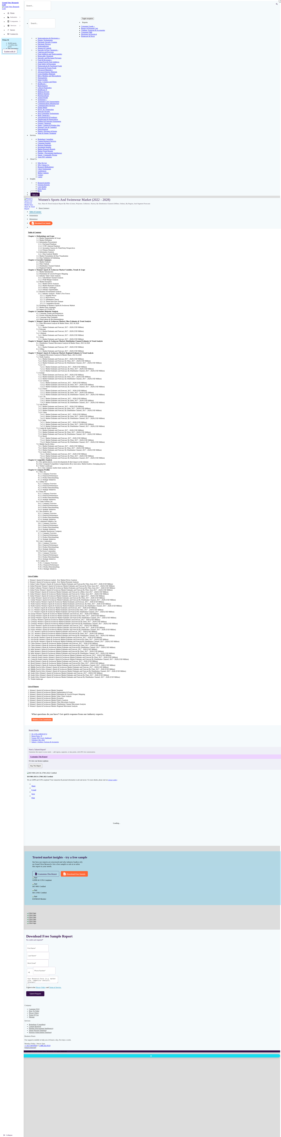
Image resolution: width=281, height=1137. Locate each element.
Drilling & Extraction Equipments (49, 121)
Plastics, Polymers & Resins (47, 131)
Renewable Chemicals (45, 56)
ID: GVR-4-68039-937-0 (39, 734)
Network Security (44, 111)
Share (33, 786)
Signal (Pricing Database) (38, 1030)
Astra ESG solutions (45, 157)
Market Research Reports (46, 149)
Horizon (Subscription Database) (40, 1032)
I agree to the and (43, 987)
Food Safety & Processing (47, 64)
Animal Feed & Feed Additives (48, 62)
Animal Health (43, 98)
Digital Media (42, 107)
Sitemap (31, 1017)
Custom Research (35, 1026)
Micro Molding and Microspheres (49, 76)
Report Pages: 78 (37, 736)
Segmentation (33, 215)
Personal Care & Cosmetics (47, 127)
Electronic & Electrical (89, 34)
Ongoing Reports (44, 185)
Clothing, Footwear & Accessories (93, 30)
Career (40, 177)
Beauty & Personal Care (89, 28)
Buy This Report (35, 766)
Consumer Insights (44, 143)
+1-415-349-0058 (30, 1046)
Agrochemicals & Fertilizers (47, 117)
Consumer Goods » (88, 26)
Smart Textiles (43, 80)
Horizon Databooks (44, 145)
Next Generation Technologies (48, 113)
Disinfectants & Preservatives (48, 119)
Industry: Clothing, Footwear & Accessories (45, 742)
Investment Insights (44, 147)
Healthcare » (42, 84)
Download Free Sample (42, 223)
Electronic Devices (44, 44)
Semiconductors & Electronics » (49, 38)
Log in (34, 193)
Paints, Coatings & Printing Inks (49, 125)
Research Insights (44, 183)
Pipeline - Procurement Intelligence (50, 153)
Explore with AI (9, 51)
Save (33, 794)
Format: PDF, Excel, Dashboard (41, 738)
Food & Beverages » (45, 60)
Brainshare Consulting (45, 139)
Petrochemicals (43, 129)
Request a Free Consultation (42, 719)
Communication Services (46, 105)
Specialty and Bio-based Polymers (49, 58)
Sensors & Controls (44, 48)
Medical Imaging (43, 94)
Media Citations (43, 173)
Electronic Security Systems (47, 42)
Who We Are (42, 163)
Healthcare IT (42, 90)
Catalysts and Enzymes (46, 52)
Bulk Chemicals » (44, 115)
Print (33, 798)
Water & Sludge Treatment (47, 133)
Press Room (42, 189)
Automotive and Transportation (48, 102)
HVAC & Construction (46, 109)
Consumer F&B (86, 32)
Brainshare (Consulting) (37, 1024)
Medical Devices (43, 92)
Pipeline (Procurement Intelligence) (41, 1028)
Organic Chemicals (44, 123)
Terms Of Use (34, 1015)
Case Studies (42, 187)
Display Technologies (45, 40)
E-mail (34, 790)
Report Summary (44, 208)
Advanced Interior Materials (47, 72)
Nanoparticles (42, 78)
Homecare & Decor (88, 36)
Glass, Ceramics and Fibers (47, 82)
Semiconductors (43, 46)
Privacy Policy (41, 987)
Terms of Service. (55, 987)
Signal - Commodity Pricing (47, 155)
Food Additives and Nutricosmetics (50, 54)
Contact (40, 175)
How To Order (34, 1011)
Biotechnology (43, 86)
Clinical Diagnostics (45, 88)
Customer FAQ (34, 1009)
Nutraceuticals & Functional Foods (50, 66)
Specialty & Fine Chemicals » (48, 50)
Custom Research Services (47, 141)
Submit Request (35, 994)
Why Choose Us (43, 165)
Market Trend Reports (45, 151)
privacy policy (112, 780)
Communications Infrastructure (48, 104)
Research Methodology (46, 167)
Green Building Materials (46, 74)
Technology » (42, 100)
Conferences (42, 171)
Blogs (40, 191)
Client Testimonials (44, 169)
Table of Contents (35, 212)
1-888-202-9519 (44, 1046)
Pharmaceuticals (43, 96)
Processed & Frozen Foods (47, 68)
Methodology (33, 219)
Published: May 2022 (38, 740)
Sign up (35, 195)
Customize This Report (47, 874)
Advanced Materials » (45, 70)
